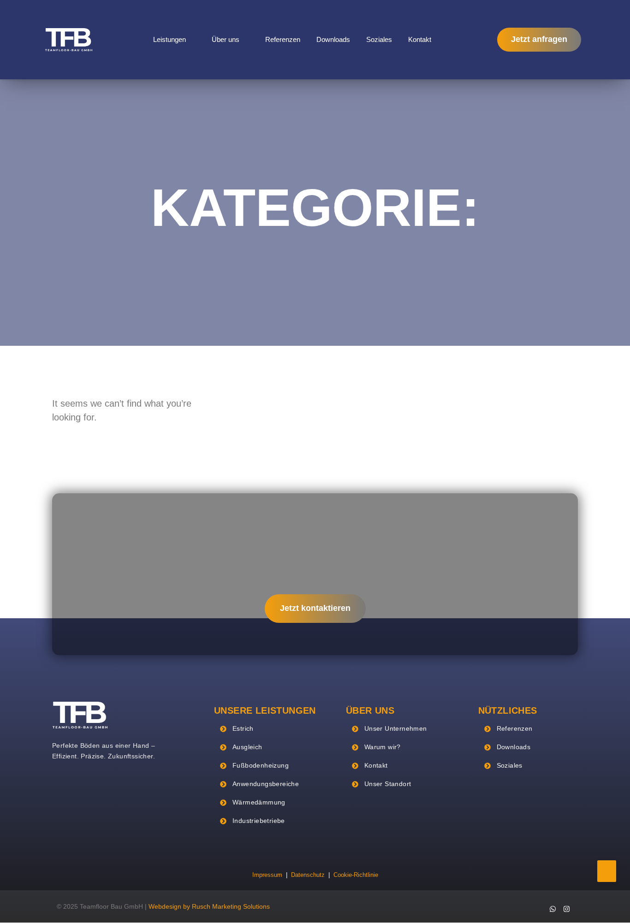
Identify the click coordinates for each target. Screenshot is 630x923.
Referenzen (282, 39)
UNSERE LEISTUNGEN (265, 710)
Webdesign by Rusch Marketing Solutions (209, 906)
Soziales (379, 39)
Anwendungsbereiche (265, 783)
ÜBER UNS (370, 710)
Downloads (333, 39)
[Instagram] (566, 909)
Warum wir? (382, 747)
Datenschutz (308, 874)
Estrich (243, 728)
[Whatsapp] (552, 909)
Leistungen (169, 39)
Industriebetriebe (258, 820)
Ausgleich (247, 747)
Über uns (225, 39)
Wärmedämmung (258, 802)
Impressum (267, 874)
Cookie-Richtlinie (355, 874)
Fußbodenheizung (260, 765)
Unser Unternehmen (395, 728)
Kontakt (419, 39)
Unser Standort (387, 783)
